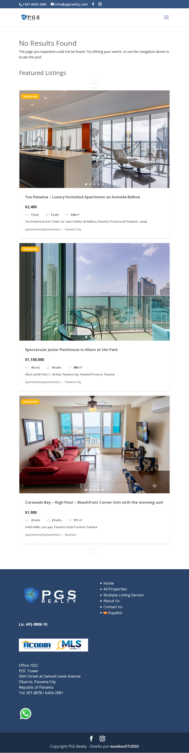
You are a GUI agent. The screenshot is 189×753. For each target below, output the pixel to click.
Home (108, 583)
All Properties (115, 589)
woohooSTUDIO (124, 746)
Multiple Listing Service (123, 595)
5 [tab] (103, 184)
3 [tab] (94, 184)
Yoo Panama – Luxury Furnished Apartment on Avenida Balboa (82, 196)
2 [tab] (90, 184)
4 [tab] (99, 184)
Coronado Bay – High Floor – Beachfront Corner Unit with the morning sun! (94, 502)
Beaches (70, 535)
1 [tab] (86, 184)
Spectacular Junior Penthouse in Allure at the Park (71, 349)
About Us (111, 600)
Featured (30, 96)
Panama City (73, 229)
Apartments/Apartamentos (42, 229)
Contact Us (112, 606)
